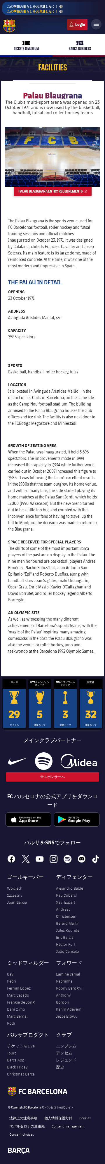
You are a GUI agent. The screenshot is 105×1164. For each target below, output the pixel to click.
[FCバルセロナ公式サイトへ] (9, 26)
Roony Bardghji (69, 988)
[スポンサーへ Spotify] (44, 761)
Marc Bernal (17, 1016)
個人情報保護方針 (58, 1118)
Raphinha (64, 981)
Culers (77, 24)
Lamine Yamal (68, 974)
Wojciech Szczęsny (14, 892)
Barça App (15, 1060)
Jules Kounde (67, 930)
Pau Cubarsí (66, 895)
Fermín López (19, 988)
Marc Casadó (18, 995)
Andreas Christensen (66, 913)
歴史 (60, 1067)
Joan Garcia (17, 902)
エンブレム (66, 1046)
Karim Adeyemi (69, 1009)
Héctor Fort (65, 944)
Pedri (11, 981)
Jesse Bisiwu (67, 1016)
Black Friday (17, 1067)
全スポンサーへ (52, 777)
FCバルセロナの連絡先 (27, 1126)
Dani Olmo (16, 1009)
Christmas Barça (21, 1074)
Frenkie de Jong (20, 1002)
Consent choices (21, 1134)
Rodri (11, 1023)
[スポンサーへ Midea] (78, 761)
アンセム (64, 1053)
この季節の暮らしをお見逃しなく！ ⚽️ (35, 8)
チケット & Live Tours (21, 1049)
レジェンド (66, 1060)
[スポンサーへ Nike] (17, 761)
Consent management (68, 1126)
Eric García (65, 937)
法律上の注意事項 (23, 1118)
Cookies (85, 1118)
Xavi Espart (65, 902)
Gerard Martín (68, 923)
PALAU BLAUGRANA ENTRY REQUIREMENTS (55, 191)
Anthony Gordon (63, 998)
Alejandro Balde (69, 888)
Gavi (10, 974)
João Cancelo (67, 951)
